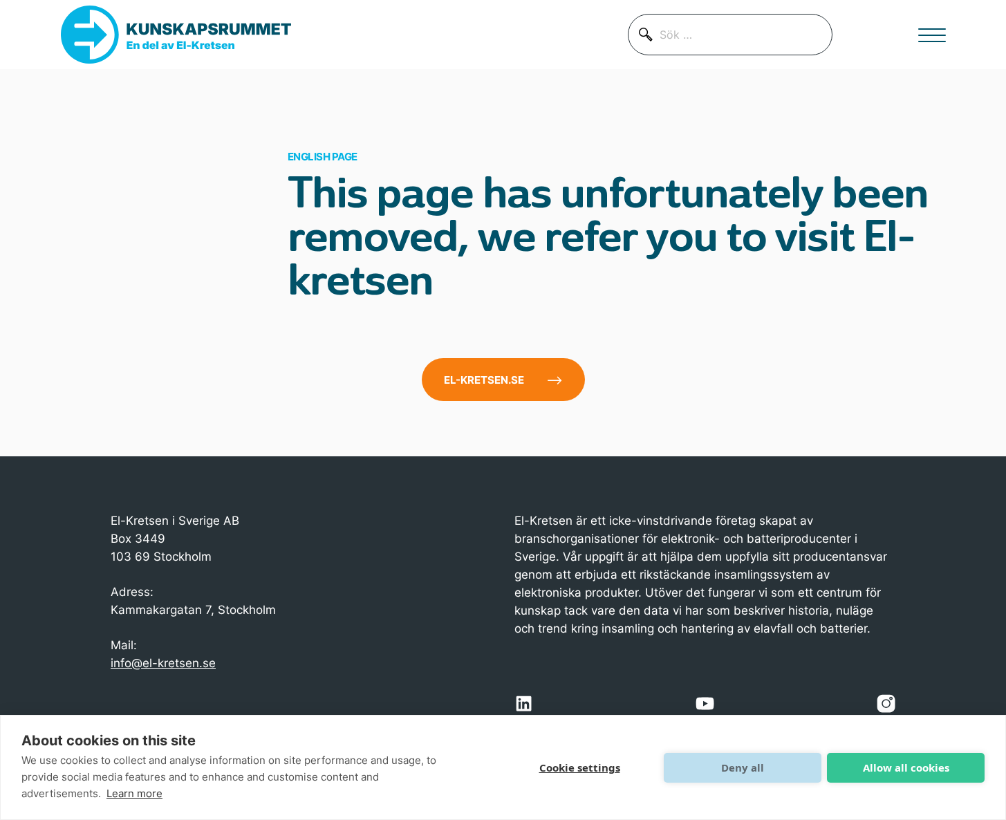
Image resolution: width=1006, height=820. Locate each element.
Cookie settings (579, 767)
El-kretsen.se (484, 379)
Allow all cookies (906, 767)
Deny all (742, 767)
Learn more (134, 793)
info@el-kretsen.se (163, 662)
